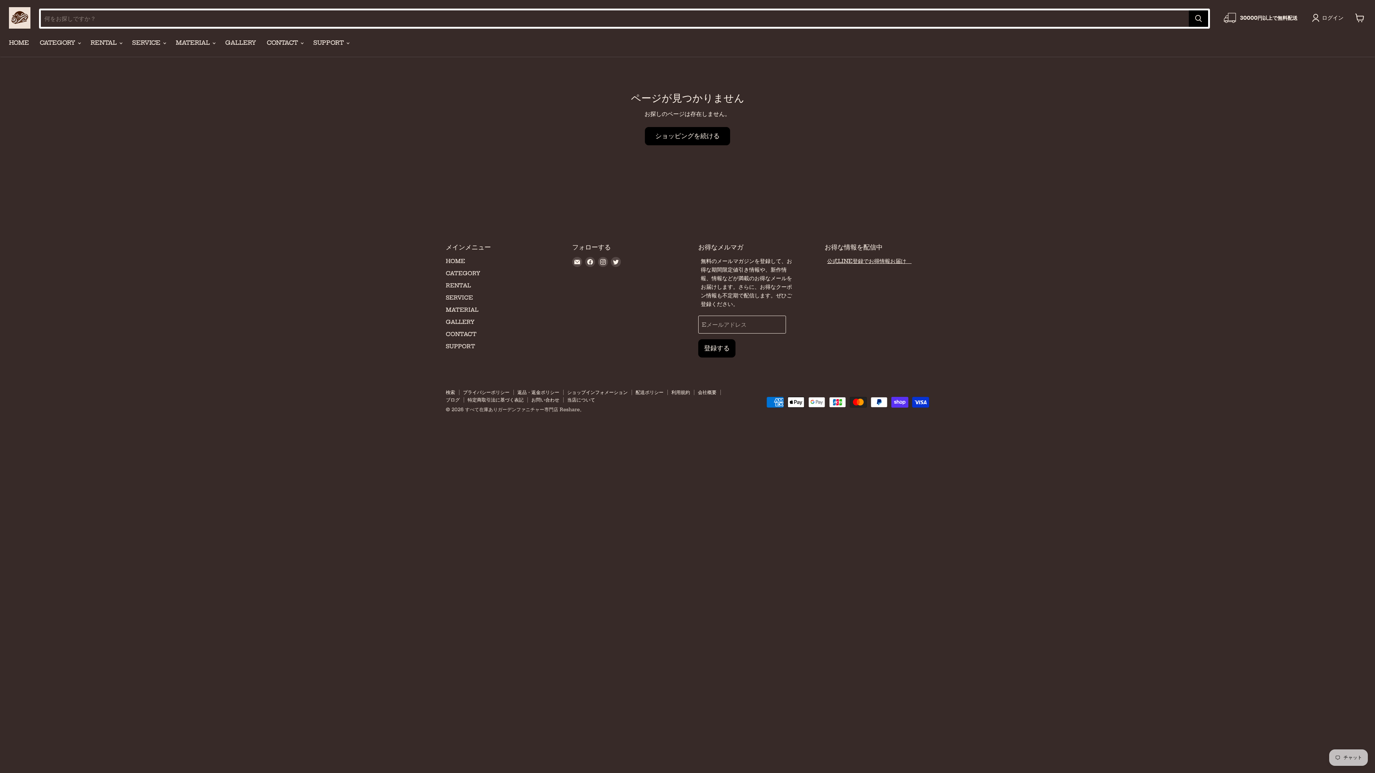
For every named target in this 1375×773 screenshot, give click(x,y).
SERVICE (147, 42)
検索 (450, 392)
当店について (581, 400)
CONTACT (283, 42)
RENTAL (105, 42)
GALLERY (240, 42)
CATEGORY (58, 42)
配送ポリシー (650, 392)
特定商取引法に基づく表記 (496, 400)
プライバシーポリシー (486, 392)
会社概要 (707, 392)
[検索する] (1198, 18)
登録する (717, 348)
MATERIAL (194, 42)
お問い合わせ (545, 400)
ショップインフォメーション (597, 392)
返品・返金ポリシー (538, 392)
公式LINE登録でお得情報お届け (869, 261)
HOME (19, 42)
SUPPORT (329, 42)
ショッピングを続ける (687, 136)
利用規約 (680, 392)
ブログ (453, 400)
